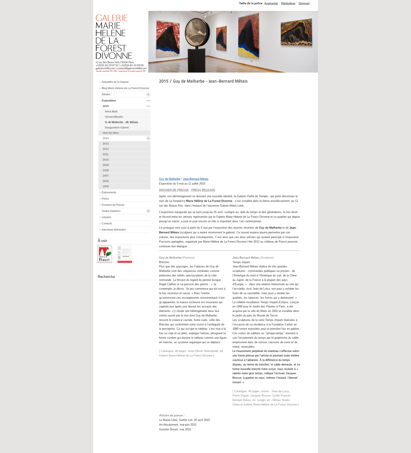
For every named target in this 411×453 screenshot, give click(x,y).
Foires (105, 198)
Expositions (109, 100)
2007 (106, 175)
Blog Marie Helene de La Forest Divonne (125, 88)
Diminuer (304, 3)
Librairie (106, 217)
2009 (106, 165)
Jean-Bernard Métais (195, 178)
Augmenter (271, 3)
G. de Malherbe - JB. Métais (121, 122)
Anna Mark (111, 111)
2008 (106, 170)
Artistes (106, 94)
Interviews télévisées (114, 229)
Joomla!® (310, 447)
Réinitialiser (288, 3)
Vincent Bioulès (114, 116)
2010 (106, 159)
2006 (106, 181)
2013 (106, 143)
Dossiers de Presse (113, 204)
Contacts (107, 223)
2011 (106, 154)
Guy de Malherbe (169, 178)
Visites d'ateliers (111, 211)
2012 (106, 149)
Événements (109, 192)
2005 (106, 186)
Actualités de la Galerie (115, 81)
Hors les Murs (111, 132)
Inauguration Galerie (117, 127)
